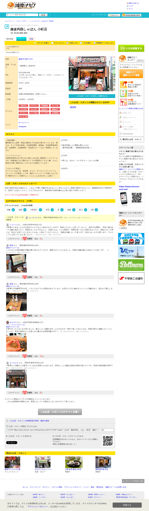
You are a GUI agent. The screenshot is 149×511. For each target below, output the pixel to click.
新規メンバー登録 (131, 15)
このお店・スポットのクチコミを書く (60, 412)
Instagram (22, 127)
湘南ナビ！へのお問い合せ (115, 487)
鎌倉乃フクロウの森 (12, 469)
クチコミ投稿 (57, 487)
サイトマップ (35, 487)
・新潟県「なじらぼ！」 (67, 497)
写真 (31, 39)
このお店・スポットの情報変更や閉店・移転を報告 (29, 421)
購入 (82, 210)
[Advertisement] (82, 5)
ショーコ (13, 225)
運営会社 (99, 487)
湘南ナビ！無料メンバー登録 (131, 73)
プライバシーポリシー (72, 487)
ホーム (131, 8)
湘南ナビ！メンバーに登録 (129, 169)
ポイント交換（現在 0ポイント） (130, 128)
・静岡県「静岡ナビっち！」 (96, 494)
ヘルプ (131, 6)
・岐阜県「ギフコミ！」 (95, 497)
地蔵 (70, 210)
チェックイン (59, 43)
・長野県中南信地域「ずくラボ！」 (126, 497)
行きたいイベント (129, 117)
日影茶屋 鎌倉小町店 (73, 469)
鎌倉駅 (73, 107)
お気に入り (73, 43)
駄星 (11, 245)
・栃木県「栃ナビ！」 (39, 494)
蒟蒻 (49, 210)
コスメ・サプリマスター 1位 (15, 325)
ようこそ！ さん (99, 14)
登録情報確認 (128, 134)
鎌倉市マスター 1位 (12, 248)
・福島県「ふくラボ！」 (40, 497)
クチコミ (21, 39)
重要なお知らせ (134, 3)
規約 (92, 487)
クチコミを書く (43, 43)
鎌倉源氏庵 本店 (101, 469)
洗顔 (21, 210)
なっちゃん (33, 218)
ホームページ (24, 123)
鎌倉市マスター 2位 (12, 327)
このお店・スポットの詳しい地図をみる (92, 96)
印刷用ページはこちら (105, 43)
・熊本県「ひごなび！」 (67, 494)
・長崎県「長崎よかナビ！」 (124, 494)
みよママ (13, 322)
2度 (94, 210)
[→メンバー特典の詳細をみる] (131, 108)
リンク (86, 487)
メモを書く (87, 43)
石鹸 (10, 210)
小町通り (35, 210)
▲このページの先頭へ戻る (133, 481)
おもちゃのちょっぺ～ (43, 469)
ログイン (114, 15)
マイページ (127, 122)
